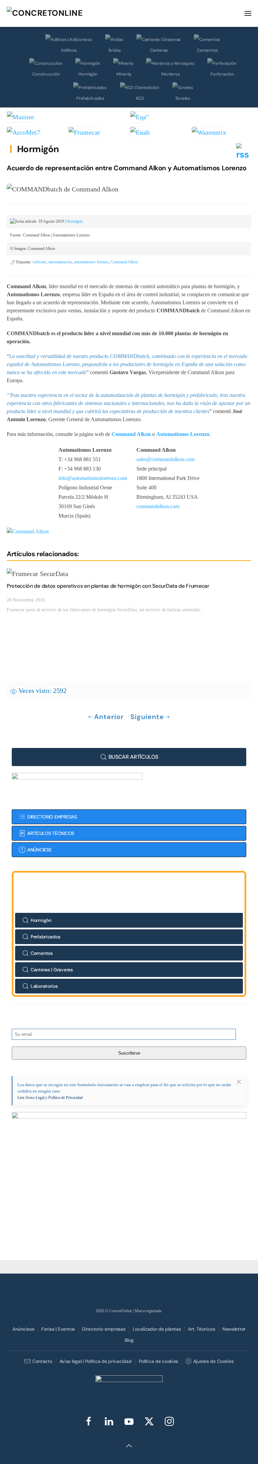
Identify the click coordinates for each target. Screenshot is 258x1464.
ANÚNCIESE (39, 850)
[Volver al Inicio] (57, 13)
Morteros (170, 74)
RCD (140, 98)
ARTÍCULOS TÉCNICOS (50, 833)
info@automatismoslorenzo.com (92, 478)
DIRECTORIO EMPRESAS (52, 817)
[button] (248, 13)
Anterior (109, 717)
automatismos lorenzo (91, 262)
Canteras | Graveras (52, 970)
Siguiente (147, 717)
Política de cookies (158, 1361)
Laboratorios (44, 986)
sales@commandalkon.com (165, 459)
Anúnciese (23, 1329)
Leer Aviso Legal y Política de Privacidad (50, 1097)
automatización (60, 262)
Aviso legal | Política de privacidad (95, 1361)
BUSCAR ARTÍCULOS (133, 756)
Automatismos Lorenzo (182, 434)
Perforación (222, 74)
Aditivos (69, 50)
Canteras (159, 50)
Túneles (182, 98)
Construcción (46, 74)
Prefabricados (90, 98)
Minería (123, 74)
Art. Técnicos (201, 1329)
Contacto (42, 1361)
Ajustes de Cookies (213, 1361)
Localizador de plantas (157, 1329)
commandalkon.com (157, 506)
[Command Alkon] (129, 532)
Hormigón (88, 74)
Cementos (207, 50)
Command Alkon (124, 262)
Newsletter (234, 1329)
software (39, 262)
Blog (129, 1340)
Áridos (114, 50)
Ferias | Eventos (58, 1329)
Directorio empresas (104, 1329)
